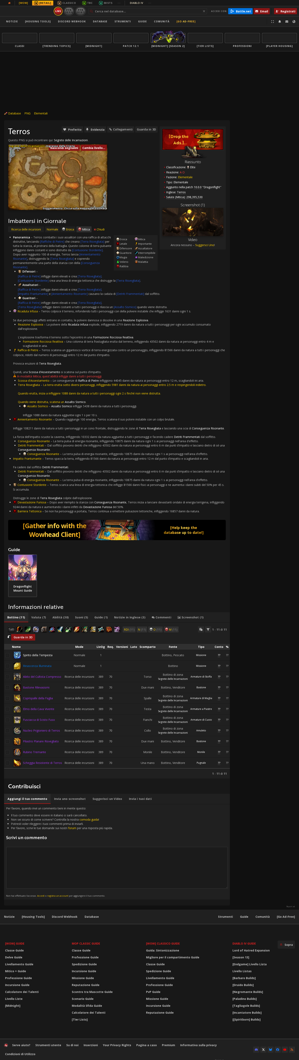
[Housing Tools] (33, 917)
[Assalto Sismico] (125, 307)
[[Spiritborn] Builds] (246, 1019)
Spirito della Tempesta (37, 655)
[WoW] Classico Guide (163, 943)
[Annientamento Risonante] (69, 294)
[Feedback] (287, 21)
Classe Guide (14, 950)
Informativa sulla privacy (198, 1045)
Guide (142, 21)
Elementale (185, 177)
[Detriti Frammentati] (130, 294)
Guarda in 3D (146, 129)
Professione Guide (18, 978)
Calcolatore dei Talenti (22, 992)
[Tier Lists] (80, 1019)
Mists (108, 3)
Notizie (12, 21)
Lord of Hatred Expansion (251, 950)
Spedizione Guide (84, 964)
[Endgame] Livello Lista (249, 964)
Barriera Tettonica (29, 511)
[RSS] (292, 1050)
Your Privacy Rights (117, 1045)
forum (72, 828)
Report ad (290, 907)
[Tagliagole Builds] (246, 1006)
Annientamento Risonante (34, 419)
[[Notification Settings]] (280, 21)
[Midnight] (12, 1006)
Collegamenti (123, 129)
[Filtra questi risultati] (208, 629)
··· (119, 3)
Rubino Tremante (34, 752)
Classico (69, 3)
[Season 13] (240, 957)
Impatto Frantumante (27, 458)
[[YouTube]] (285, 1050)
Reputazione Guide (85, 985)
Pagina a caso (146, 1045)
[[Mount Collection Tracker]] (117, 530)
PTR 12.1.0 (69, 11)
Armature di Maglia (201, 698)
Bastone (201, 687)
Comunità (161, 21)
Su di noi (72, 1045)
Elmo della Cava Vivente (38, 709)
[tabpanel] (117, 701)
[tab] (16, 617)
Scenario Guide (83, 999)
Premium (168, 1045)
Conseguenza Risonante (34, 441)
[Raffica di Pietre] (29, 276)
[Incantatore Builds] (247, 1012)
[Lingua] (294, 21)
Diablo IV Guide (244, 943)
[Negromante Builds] (247, 992)
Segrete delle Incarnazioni (71, 140)
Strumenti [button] (123, 21)
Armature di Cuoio (201, 719)
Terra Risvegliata (29, 385)
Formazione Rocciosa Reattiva (43, 341)
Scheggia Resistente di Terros (42, 763)
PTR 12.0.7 (80, 11)
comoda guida (89, 819)
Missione (201, 655)
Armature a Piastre (201, 709)
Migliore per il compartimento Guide (172, 957)
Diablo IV (140, 3)
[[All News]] (9, 3)
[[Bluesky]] (270, 1050)
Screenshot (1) (193, 204)
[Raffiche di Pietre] (52, 241)
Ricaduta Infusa (27, 311)
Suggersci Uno (204, 245)
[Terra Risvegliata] (92, 241)
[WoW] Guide (14, 943)
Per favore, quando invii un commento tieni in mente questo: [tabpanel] (59, 851)
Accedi (41, 895)
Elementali (41, 113)
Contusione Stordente (31, 485)
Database (100, 21)
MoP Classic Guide (86, 943)
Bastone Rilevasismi (36, 687)
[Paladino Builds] (244, 999)
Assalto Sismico (37, 406)
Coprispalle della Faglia (38, 698)
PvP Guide (153, 992)
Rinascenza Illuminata (37, 666)
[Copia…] (201, 629)
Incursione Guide (17, 985)
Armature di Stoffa (201, 676)
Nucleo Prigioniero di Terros (41, 730)
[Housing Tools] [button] (38, 21)
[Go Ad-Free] (186, 21)
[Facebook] (278, 1050)
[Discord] (256, 1050)
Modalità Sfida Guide (87, 1006)
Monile (201, 752)
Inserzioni (91, 1045)
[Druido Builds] (243, 985)
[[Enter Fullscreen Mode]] (273, 21)
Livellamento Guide (19, 964)
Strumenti (225, 917)
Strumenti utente (48, 1045)
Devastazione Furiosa (31, 502)
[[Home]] (27, 11)
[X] (263, 1050)
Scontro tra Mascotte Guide (92, 992)
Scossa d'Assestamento (33, 380)
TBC (90, 3)
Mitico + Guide (15, 971)
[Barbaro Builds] (244, 978)
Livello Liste (14, 999)
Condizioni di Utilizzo (20, 1054)
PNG (27, 113)
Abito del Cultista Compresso (42, 677)
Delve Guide (13, 957)
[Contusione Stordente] (87, 250)
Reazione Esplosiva (30, 324)
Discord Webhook (72, 21)
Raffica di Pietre (27, 350)
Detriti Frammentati (31, 445)
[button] (29, 194)
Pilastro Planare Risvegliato (41, 741)
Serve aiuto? (21, 1045)
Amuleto (201, 730)
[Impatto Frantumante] (33, 294)
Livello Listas (242, 971)
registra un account (57, 895)
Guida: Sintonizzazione (162, 950)
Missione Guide (83, 978)
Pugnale (201, 763)
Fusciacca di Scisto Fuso (39, 720)
